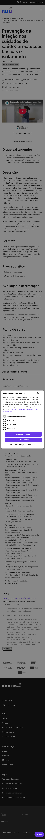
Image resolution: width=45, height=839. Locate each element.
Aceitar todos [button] (23, 440)
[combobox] (38, 393)
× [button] (40, 393)
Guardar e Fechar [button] (23, 434)
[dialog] (22, 419)
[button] (22, 445)
